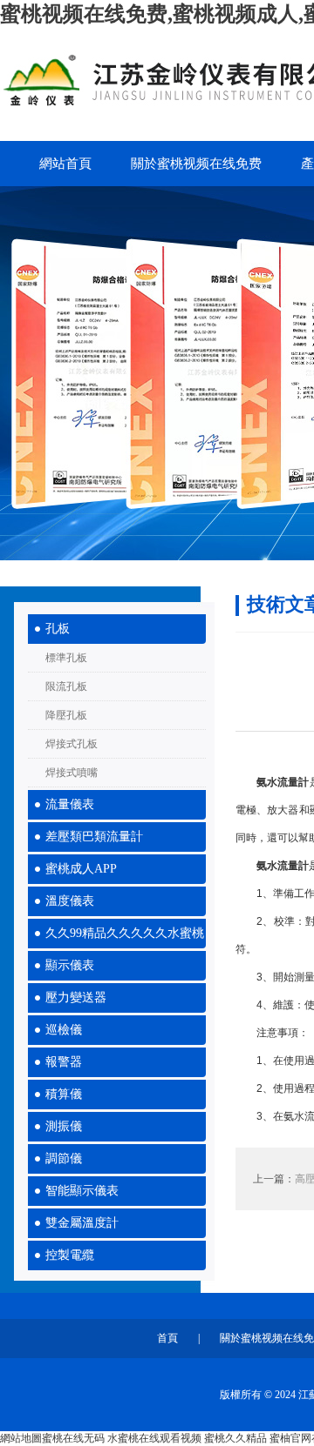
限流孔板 (66, 686)
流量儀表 (69, 804)
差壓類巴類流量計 (94, 836)
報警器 (63, 1061)
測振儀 (63, 1126)
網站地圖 (21, 1438)
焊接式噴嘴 (71, 773)
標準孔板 (66, 658)
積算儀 (63, 1094)
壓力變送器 (75, 997)
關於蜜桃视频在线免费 (196, 164)
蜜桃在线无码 (73, 1438)
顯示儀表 (69, 965)
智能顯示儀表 (82, 1190)
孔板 (57, 628)
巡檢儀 (63, 1029)
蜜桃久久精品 (235, 1438)
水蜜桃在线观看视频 (154, 1438)
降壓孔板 (66, 715)
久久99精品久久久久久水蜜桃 (124, 933)
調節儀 (63, 1158)
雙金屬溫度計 (82, 1222)
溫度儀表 (69, 900)
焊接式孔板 (71, 744)
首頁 (167, 1338)
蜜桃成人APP (81, 868)
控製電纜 (69, 1255)
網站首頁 (65, 164)
